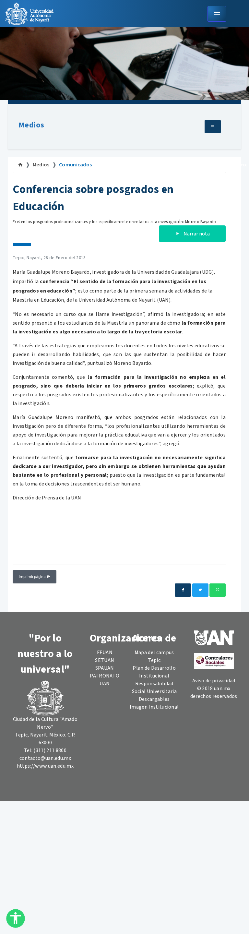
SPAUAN (104, 668)
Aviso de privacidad (213, 680)
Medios (31, 125)
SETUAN (104, 660)
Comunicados (75, 164)
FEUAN (105, 652)
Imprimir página (32, 577)
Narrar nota (196, 233)
